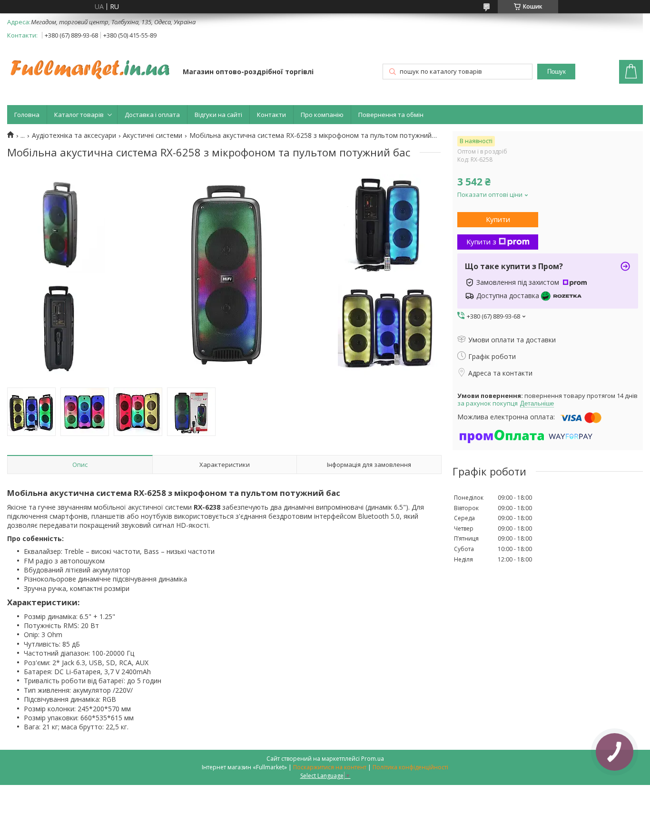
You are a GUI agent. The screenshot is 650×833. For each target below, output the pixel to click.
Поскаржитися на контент (329, 767)
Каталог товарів (79, 114)
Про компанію (322, 114)
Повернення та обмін (390, 114)
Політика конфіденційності (410, 767)
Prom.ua (372, 759)
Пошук (556, 71)
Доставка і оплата (152, 114)
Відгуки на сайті (218, 114)
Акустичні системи (152, 135)
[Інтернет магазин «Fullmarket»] (90, 64)
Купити (498, 219)
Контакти (271, 114)
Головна (26, 114)
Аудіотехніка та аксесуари (74, 135)
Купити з (481, 241)
